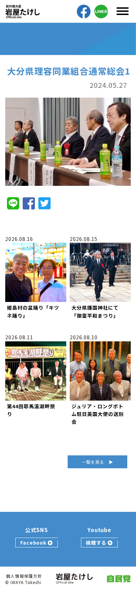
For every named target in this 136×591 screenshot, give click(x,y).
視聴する (97, 542)
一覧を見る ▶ (97, 462)
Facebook (34, 542)
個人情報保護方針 (24, 576)
